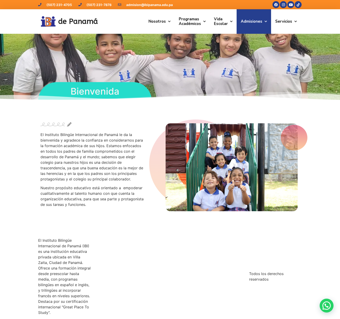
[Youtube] (290, 4)
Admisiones (251, 21)
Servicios (283, 21)
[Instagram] (283, 4)
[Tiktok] (298, 4)
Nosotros (157, 21)
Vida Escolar (221, 21)
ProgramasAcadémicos (190, 21)
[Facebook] (275, 4)
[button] (327, 306)
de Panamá (78, 21)
